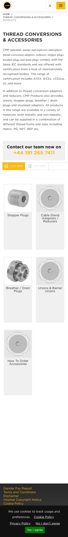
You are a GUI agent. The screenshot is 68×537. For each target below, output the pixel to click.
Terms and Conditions (19, 492)
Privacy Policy (20, 523)
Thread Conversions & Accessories (27, 17)
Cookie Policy (44, 517)
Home (6, 14)
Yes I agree (35, 530)
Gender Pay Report (17, 488)
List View (40, 166)
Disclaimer (11, 496)
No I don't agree (48, 523)
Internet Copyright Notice (22, 499)
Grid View (16, 166)
